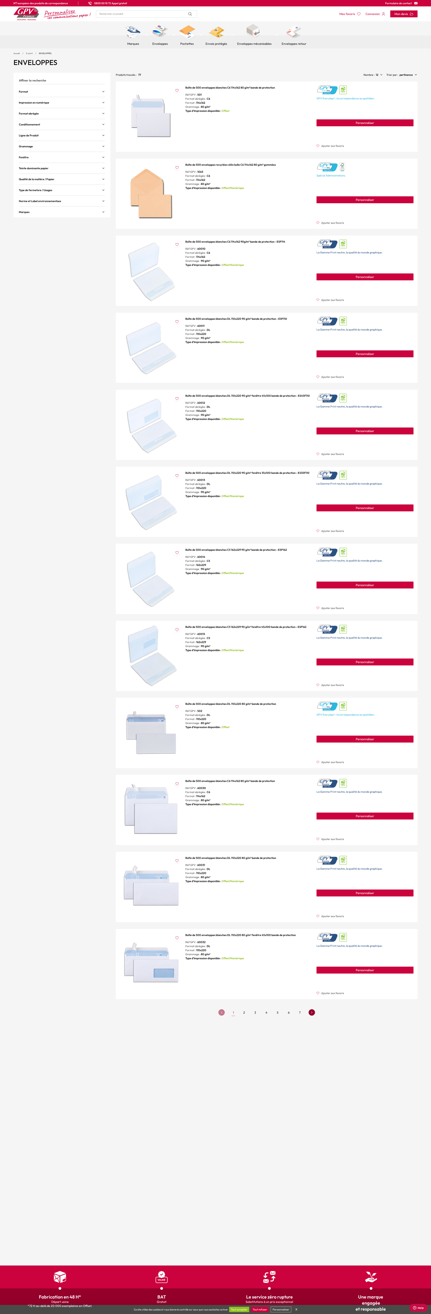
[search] (146, 13)
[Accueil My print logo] (52, 13)
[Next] (312, 1012)
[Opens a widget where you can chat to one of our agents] (418, 1308)
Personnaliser (365, 123)
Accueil (16, 53)
